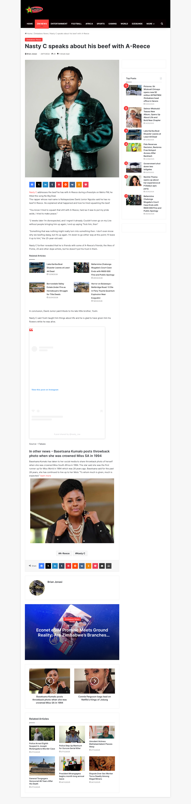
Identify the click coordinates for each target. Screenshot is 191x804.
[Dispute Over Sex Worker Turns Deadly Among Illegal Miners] (102, 763)
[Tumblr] (52, 184)
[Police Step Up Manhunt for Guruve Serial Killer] (72, 734)
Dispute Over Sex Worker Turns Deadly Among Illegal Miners (101, 776)
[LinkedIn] (45, 184)
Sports (101, 23)
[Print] (108, 566)
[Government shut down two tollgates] (134, 167)
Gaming (113, 23)
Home (30, 23)
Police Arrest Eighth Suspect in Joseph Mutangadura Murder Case (42, 746)
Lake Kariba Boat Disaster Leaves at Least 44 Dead (58, 267)
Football (76, 23)
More (149, 23)
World (124, 23)
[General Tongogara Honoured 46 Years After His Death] (42, 766)
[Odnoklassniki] (79, 184)
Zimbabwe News (41, 33)
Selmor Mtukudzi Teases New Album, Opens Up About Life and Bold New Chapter (152, 114)
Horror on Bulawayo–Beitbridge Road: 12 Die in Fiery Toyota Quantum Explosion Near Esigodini (103, 290)
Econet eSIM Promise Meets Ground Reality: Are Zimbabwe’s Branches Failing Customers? (72, 634)
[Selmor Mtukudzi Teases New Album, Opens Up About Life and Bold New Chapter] (134, 117)
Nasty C (33, 192)
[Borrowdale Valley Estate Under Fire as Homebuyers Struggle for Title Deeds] (37, 287)
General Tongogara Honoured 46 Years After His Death (41, 781)
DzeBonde (137, 23)
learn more (45, 475)
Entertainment (59, 23)
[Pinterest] (59, 184)
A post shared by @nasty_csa (67, 434)
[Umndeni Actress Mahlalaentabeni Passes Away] (102, 732)
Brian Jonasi (32, 54)
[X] (39, 184)
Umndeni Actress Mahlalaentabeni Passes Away (100, 744)
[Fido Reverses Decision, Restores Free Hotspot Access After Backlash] (134, 147)
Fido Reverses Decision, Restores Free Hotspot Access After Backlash (152, 150)
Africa (89, 23)
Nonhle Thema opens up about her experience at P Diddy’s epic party (152, 183)
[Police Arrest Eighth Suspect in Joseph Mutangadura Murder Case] (42, 733)
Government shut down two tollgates (152, 166)
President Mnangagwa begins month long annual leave (71, 776)
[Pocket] (86, 184)
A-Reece (65, 553)
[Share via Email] (102, 566)
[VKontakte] (72, 184)
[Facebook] (32, 184)
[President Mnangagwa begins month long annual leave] (72, 763)
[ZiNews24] (34, 10)
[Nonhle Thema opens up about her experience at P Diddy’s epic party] (134, 181)
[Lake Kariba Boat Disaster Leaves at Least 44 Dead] (37, 267)
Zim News (42, 23)
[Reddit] (65, 184)
